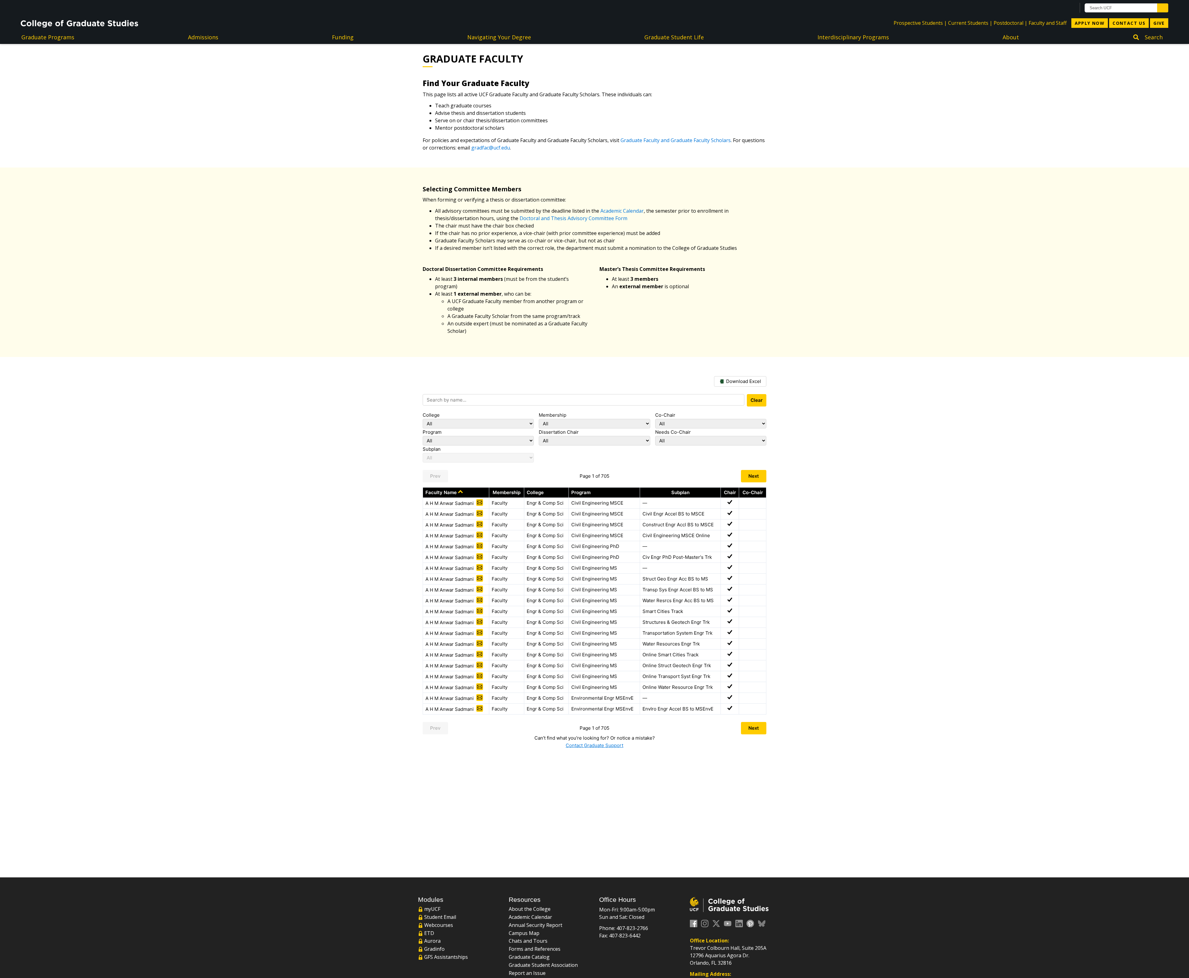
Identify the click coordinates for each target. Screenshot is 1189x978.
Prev (435, 476)
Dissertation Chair (559, 432)
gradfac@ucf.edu (490, 147)
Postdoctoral (1008, 23)
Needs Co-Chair (673, 432)
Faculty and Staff (1048, 23)
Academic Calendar (622, 210)
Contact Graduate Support (594, 745)
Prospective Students (918, 23)
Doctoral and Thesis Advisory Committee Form (573, 218)
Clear (757, 400)
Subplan (432, 449)
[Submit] (1162, 7)
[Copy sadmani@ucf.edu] (479, 502)
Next (753, 476)
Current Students (968, 23)
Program (432, 432)
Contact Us (1129, 23)
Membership (552, 415)
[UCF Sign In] (1056, 8)
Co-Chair (665, 415)
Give (1159, 23)
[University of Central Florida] (70, 7)
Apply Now (1090, 23)
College (431, 415)
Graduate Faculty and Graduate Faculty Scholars (676, 140)
